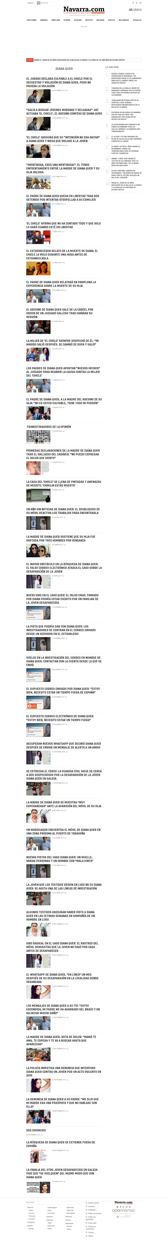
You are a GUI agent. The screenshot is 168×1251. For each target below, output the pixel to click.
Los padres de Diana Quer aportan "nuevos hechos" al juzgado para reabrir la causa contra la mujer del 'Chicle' (63, 372)
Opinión (67, 20)
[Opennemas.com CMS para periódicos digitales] (123, 1213)
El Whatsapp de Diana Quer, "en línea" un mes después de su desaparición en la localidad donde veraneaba (62, 978)
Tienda (90, 1236)
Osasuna (78, 20)
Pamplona (55, 20)
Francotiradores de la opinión (48, 427)
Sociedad (32, 1219)
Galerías (69, 1226)
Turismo (91, 1233)
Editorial (31, 1229)
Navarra (44, 20)
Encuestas (51, 1213)
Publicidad (92, 1210)
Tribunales (32, 1216)
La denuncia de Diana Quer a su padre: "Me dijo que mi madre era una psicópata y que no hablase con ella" (62, 1103)
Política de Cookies (94, 1214)
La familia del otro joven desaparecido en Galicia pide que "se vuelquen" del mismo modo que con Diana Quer (61, 1174)
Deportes (49, 1220)
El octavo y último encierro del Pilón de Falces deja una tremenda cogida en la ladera (126, 139)
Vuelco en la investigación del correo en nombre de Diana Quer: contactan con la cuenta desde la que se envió (64, 661)
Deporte (89, 20)
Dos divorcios (36, 1130)
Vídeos (69, 1229)
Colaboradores (52, 1207)
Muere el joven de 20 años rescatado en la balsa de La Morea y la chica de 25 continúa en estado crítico (79, 60)
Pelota (50, 1229)
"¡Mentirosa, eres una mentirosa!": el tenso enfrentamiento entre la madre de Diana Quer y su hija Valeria (62, 169)
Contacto (91, 1206)
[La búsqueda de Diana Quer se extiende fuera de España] (38, 1156)
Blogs (49, 1210)
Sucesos (31, 1213)
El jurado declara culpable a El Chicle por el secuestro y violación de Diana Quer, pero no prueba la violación (59, 82)
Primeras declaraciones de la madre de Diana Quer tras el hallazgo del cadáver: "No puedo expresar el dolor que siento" (63, 454)
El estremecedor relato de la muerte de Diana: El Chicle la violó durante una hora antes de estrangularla (62, 255)
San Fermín (31, 20)
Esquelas (137, 20)
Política (31, 1210)
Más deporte (71, 1213)
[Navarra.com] (84, 9)
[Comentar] (67, 90)
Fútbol (50, 1223)
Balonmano (70, 1207)
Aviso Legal (92, 1223)
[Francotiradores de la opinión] (38, 437)
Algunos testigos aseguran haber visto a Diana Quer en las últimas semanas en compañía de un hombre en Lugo (60, 916)
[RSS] (130, 1207)
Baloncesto (51, 1226)
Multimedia (124, 20)
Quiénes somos (93, 1203)
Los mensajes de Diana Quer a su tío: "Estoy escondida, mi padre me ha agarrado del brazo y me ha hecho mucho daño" (63, 1009)
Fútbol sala (70, 1210)
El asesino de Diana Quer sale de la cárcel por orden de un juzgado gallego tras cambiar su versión (59, 313)
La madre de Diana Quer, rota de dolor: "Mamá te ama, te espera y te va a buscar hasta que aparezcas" (61, 1041)
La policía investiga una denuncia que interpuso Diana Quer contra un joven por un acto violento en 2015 (63, 1072)
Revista (111, 20)
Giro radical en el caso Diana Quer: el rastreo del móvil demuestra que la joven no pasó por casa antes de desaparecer (62, 947)
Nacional (101, 20)
